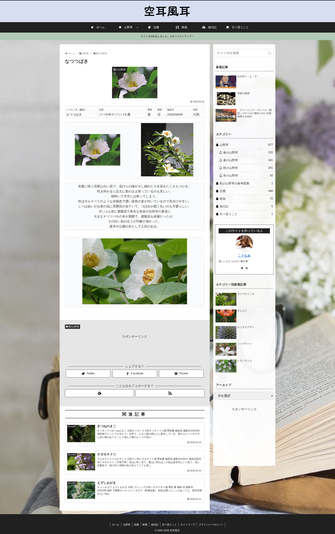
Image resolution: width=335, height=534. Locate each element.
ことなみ (244, 255)
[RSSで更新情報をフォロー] (169, 393)
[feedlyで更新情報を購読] (99, 393)
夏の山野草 (74, 326)
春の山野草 (248, 152)
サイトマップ (187, 524)
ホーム (115, 524)
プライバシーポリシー (211, 524)
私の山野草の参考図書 (246, 183)
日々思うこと (246, 214)
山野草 (246, 145)
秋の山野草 (248, 168)
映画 (246, 198)
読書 (246, 191)
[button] (270, 53)
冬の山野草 (248, 175)
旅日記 (246, 206)
